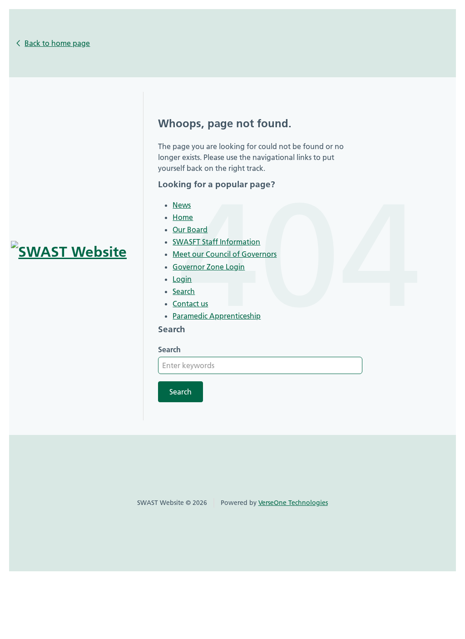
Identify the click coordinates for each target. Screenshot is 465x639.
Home (183, 217)
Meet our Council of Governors (225, 254)
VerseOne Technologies (293, 503)
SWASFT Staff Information (216, 241)
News (182, 205)
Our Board (190, 229)
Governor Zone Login (209, 266)
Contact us (190, 303)
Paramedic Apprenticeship (217, 315)
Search (184, 291)
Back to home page (57, 43)
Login (182, 279)
